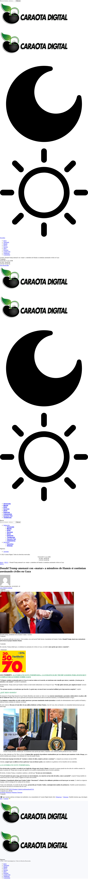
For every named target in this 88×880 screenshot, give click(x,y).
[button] (4, 265)
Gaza (23, 789)
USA (32, 789)
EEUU (6, 562)
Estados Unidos (17, 789)
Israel (29, 789)
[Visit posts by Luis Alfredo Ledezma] (5, 585)
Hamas (26, 789)
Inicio (1, 562)
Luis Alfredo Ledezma (6, 588)
